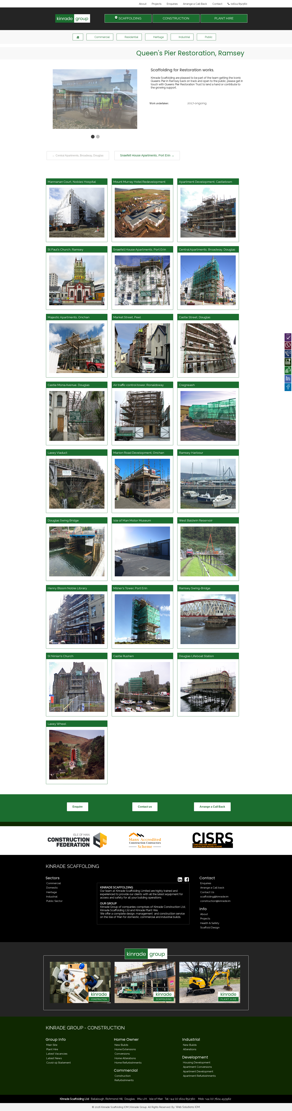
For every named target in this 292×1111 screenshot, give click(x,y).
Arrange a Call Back (195, 3)
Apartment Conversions (197, 1066)
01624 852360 (239, 3)
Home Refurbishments (128, 1062)
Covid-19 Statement (58, 1062)
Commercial (102, 37)
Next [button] (142, 98)
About (142, 3)
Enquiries (172, 3)
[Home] (78, 37)
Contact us (145, 806)
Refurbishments (124, 1080)
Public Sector (54, 901)
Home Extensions (125, 1049)
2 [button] (97, 137)
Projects (156, 3)
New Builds (121, 1044)
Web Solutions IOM (188, 1107)
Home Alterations (125, 1058)
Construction (123, 1075)
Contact (217, 3)
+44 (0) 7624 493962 (217, 1099)
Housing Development (196, 1062)
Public (208, 37)
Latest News (54, 1058)
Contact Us (207, 892)
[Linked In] (180, 879)
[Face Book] (186, 879)
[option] (95, 98)
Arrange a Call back (212, 887)
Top (284, 1103)
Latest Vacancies (56, 1053)
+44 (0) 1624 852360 (182, 1099)
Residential (131, 37)
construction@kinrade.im (215, 901)
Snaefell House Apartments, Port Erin (147, 155)
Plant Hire (52, 1049)
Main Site (51, 1044)
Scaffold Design (210, 927)
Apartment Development (198, 1071)
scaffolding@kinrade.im (214, 896)
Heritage (158, 37)
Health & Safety (209, 923)
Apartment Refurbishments (199, 1075)
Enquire (77, 806)
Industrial (184, 37)
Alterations (189, 1049)
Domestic (52, 887)
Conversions (122, 1053)
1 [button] (92, 137)
